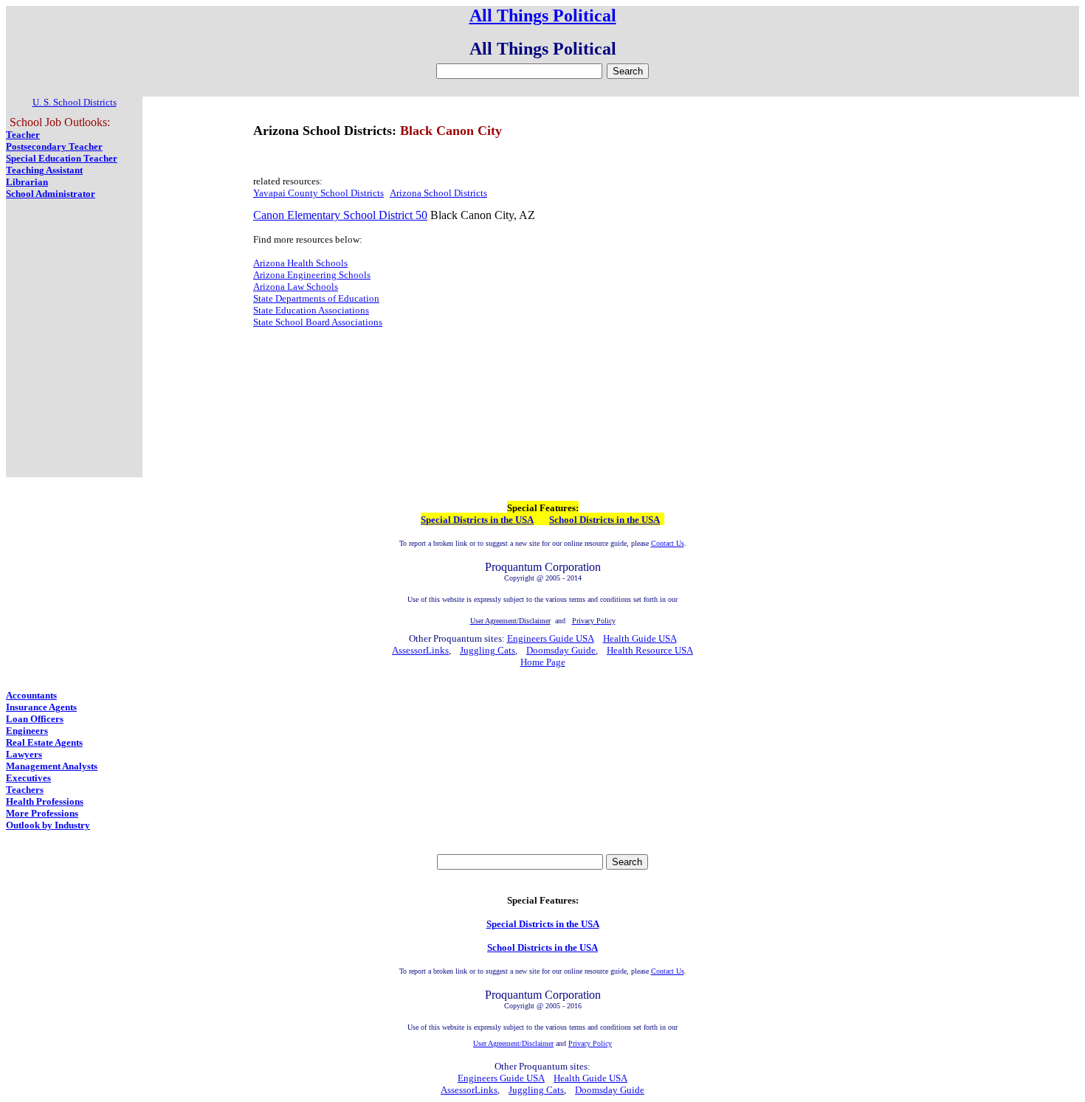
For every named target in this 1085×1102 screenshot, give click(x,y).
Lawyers (24, 754)
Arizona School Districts (438, 192)
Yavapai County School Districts (318, 192)
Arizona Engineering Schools (312, 274)
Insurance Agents (41, 707)
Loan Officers (34, 718)
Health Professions (44, 801)
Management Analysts (51, 766)
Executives (28, 777)
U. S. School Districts (74, 102)
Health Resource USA (650, 650)
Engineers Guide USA (550, 638)
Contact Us (667, 543)
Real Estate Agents (44, 742)
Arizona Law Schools (295, 286)
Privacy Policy (590, 1043)
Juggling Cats (487, 650)
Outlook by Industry (48, 825)
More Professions (42, 813)
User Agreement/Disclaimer (513, 1043)
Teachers (25, 789)
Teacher (23, 134)
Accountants (31, 695)
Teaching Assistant (44, 170)
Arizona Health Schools (300, 262)
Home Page (542, 662)
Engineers (27, 730)
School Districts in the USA (604, 519)
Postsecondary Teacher (54, 146)
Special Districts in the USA (477, 519)
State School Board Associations (317, 322)
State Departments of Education (316, 298)
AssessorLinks (420, 650)
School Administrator (50, 193)
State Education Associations (311, 310)
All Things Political (542, 15)
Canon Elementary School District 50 (340, 215)
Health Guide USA (640, 638)
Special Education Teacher (61, 158)
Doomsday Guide (561, 650)
